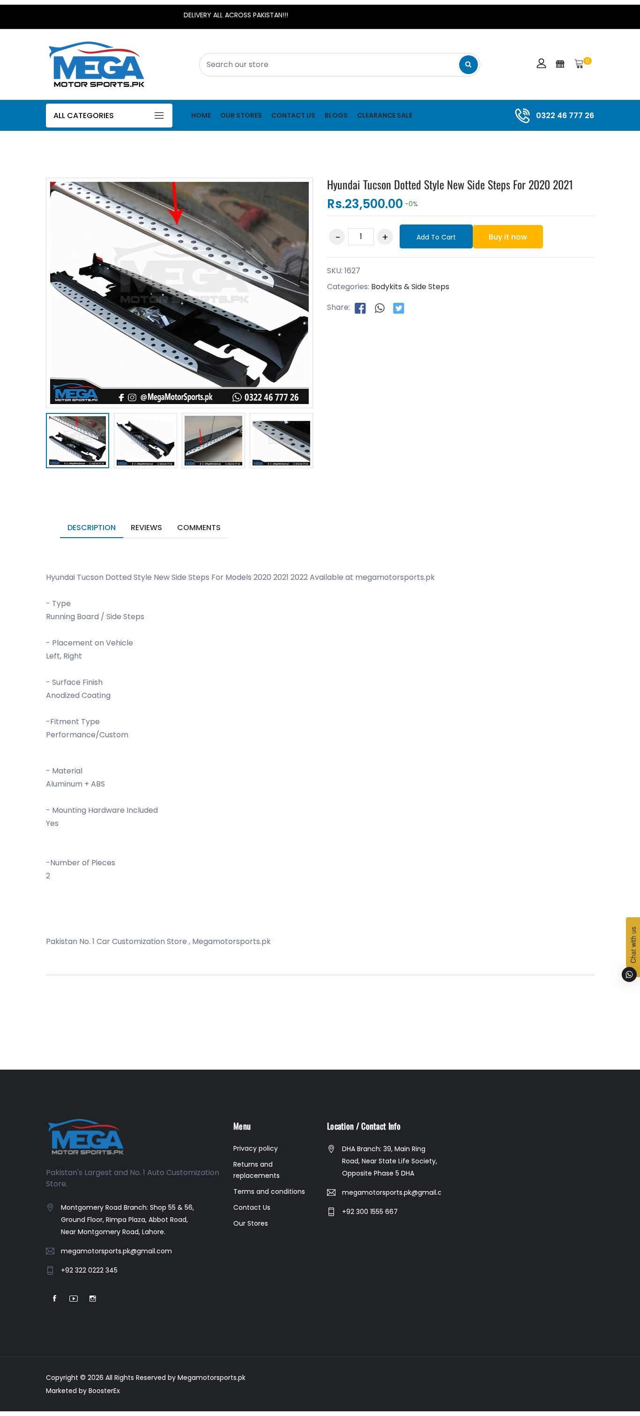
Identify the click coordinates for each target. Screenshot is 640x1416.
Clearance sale (384, 115)
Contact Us (293, 115)
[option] (77, 442)
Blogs (336, 115)
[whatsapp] (379, 308)
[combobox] (339, 64)
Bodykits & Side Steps (410, 286)
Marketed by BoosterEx (83, 1390)
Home (201, 115)
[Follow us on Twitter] (398, 308)
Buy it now (508, 237)
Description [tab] (91, 527)
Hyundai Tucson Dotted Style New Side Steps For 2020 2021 (450, 184)
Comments (199, 527)
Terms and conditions (269, 1191)
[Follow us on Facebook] (360, 308)
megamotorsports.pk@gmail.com (116, 1251)
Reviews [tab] (146, 527)
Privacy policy (255, 1148)
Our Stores (241, 115)
